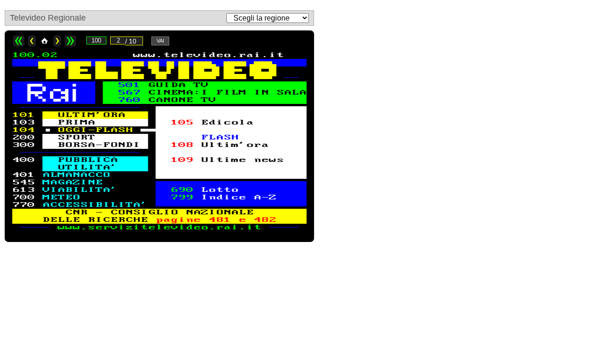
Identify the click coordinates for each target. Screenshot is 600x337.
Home (44, 41)
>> (70, 41)
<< (18, 41)
